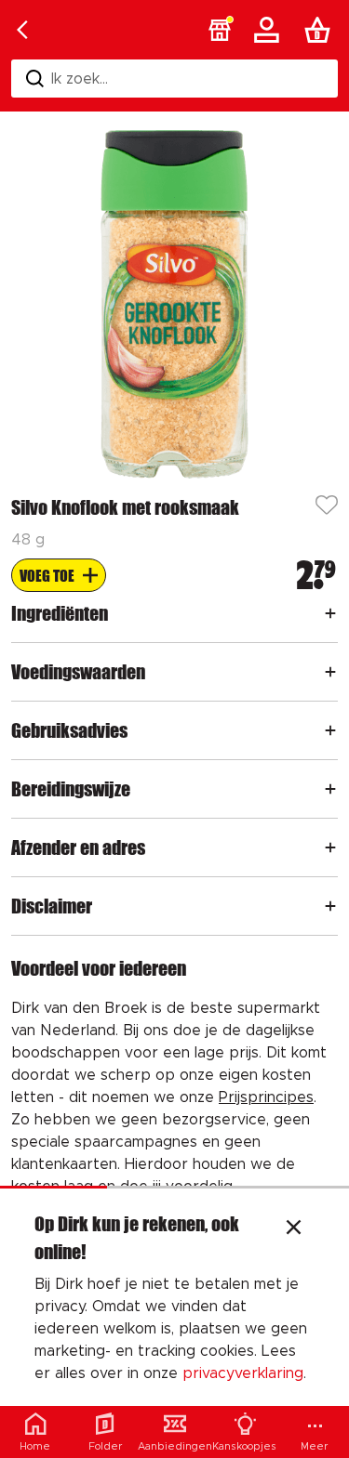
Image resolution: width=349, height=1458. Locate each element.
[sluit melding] (294, 1229)
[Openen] (330, 613)
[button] (219, 29)
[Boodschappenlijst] (321, 30)
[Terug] (22, 30)
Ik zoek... (79, 79)
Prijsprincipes (266, 1097)
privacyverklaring (242, 1373)
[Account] (270, 30)
